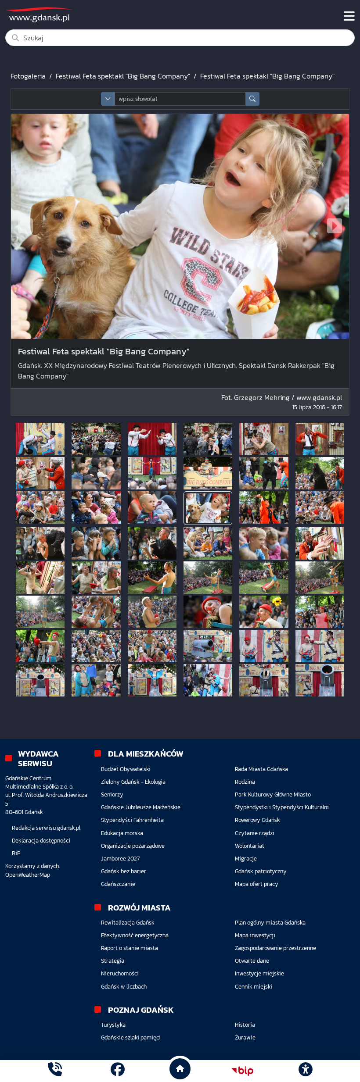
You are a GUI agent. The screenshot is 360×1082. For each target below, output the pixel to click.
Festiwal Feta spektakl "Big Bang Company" (123, 76)
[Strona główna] (55, 1071)
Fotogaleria (28, 76)
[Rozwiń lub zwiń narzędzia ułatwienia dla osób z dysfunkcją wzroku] (305, 1071)
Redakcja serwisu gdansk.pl (46, 828)
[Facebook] (118, 1071)
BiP (16, 853)
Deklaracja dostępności (41, 840)
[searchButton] (252, 99)
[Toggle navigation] (349, 16)
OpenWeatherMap (27, 875)
